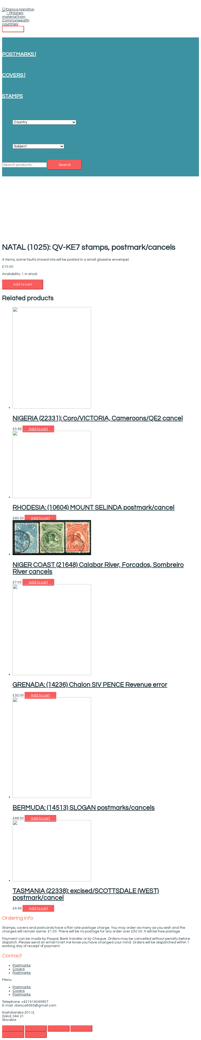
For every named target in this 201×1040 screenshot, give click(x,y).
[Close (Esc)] (13, 1028)
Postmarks (22, 965)
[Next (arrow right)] (36, 1035)
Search (65, 165)
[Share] (36, 1028)
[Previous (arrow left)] (13, 1035)
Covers (19, 969)
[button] (100, 980)
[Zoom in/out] (81, 1028)
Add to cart (22, 284)
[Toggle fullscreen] (59, 1028)
